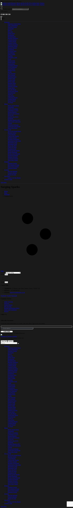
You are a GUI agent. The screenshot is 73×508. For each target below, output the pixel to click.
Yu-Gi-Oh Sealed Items (14, 131)
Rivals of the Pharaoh (14, 154)
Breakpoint (11, 35)
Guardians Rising (13, 65)
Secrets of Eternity (13, 155)
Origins (10, 123)
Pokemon (7, 22)
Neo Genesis (11, 75)
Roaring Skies (12, 83)
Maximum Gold (12, 144)
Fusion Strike (11, 62)
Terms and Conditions (10, 310)
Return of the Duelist (14, 150)
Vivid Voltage (12, 101)
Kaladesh (10, 118)
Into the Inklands (12, 171)
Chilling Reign (12, 41)
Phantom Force (12, 77)
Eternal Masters (12, 112)
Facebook (3, 295)
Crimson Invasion (13, 44)
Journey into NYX (13, 117)
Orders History (8, 305)
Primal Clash (11, 78)
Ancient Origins (12, 27)
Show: (3, 274)
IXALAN (10, 115)
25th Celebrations (13, 25)
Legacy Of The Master (14, 178)
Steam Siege (11, 88)
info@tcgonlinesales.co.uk (17, 292)
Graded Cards (8, 179)
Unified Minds (12, 99)
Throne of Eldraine (13, 125)
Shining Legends (12, 86)
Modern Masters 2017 (14, 120)
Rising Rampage (12, 152)
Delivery (6, 303)
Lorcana (6, 170)
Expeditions (11, 52)
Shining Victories (13, 157)
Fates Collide (11, 54)
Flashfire (10, 56)
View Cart (3, 341)
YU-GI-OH (7, 129)
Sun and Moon (12, 89)
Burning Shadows (13, 38)
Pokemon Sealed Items (14, 24)
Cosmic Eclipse (12, 43)
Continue (10, 341)
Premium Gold (12, 149)
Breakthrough (12, 36)
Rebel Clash (11, 81)
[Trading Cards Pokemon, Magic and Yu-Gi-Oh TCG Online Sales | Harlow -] (23, 3)
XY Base (10, 102)
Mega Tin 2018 (12, 145)
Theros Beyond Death (14, 126)
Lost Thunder (11, 73)
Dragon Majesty (12, 48)
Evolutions (11, 49)
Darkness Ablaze (12, 46)
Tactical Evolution (13, 158)
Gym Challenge (12, 67)
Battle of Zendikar (13, 109)
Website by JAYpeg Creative (9, 336)
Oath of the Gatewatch (14, 121)
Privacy (6, 311)
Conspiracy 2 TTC (13, 110)
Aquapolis (11, 28)
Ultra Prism (11, 96)
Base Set (10, 32)
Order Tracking (8, 302)
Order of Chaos (12, 147)
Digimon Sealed (12, 163)
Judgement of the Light (14, 141)
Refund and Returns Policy (11, 308)
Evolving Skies (12, 51)
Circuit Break (11, 134)
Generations (11, 64)
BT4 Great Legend (13, 166)
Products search (7, 9)
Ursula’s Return (12, 173)
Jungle (9, 72)
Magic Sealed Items (13, 105)
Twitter (9, 295)
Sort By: (3, 272)
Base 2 (10, 30)
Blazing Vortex (12, 133)
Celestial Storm (12, 40)
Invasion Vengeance (13, 139)
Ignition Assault (12, 137)
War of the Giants (13, 160)
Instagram (14, 295)
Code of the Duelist (13, 136)
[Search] (18, 343)
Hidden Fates (11, 70)
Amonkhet (11, 107)
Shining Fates (11, 85)
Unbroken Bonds (13, 97)
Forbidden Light (12, 57)
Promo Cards (11, 80)
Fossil (9, 59)
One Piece (7, 176)
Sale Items (3, 182)
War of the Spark (12, 128)
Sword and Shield (13, 91)
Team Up (10, 94)
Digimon (6, 162)
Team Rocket (11, 93)
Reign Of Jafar (12, 174)
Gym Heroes (11, 69)
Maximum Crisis (12, 142)
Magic (6, 104)
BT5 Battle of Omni (13, 165)
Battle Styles (11, 33)
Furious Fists (11, 60)
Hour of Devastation (13, 113)
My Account (7, 306)
